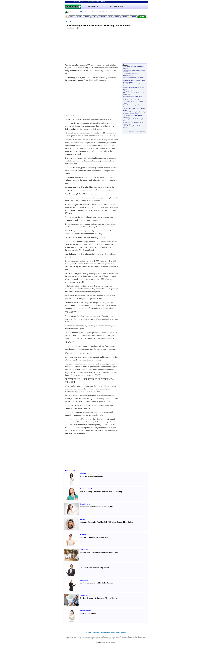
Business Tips (126, 94)
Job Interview (84, 549)
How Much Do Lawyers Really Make (94, 568)
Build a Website (140, 70)
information (74, 637)
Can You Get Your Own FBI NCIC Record (96, 583)
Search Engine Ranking (129, 66)
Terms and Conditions (111, 642)
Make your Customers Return (130, 113)
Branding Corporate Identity (130, 87)
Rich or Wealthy (86, 492)
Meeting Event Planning (129, 80)
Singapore (90, 1)
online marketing (125, 636)
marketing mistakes (125, 638)
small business (141, 637)
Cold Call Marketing (128, 115)
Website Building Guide (129, 70)
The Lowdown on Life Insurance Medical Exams (98, 598)
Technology (102, 16)
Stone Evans (70, 28)
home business (134, 637)
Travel (71, 16)
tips (79, 637)
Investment (83, 534)
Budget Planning (128, 82)
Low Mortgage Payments (109, 11)
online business (126, 637)
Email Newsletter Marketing (130, 73)
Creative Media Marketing (129, 84)
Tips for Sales (126, 99)
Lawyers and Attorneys (86, 565)
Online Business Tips (128, 92)
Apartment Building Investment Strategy (95, 537)
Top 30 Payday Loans (83, 11)
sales (113, 636)
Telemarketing (126, 117)
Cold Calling (137, 115)
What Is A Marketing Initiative (91, 476)
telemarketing (133, 636)
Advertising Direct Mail (129, 119)
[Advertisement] (83, 46)
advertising (118, 636)
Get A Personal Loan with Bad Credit (119, 8)
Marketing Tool (138, 122)
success (87, 638)
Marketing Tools (127, 124)
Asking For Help (127, 112)
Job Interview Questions (89, 552)
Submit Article (121, 632)
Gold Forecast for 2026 (96, 11)
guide (139, 636)
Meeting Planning (140, 80)
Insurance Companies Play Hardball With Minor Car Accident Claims (106, 522)
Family (117, 16)
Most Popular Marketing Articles (137, 131)
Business (125, 16)
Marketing (83, 473)
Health (79, 16)
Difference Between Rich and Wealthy (108, 492)
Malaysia (103, 1)
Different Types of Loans (116, 6)
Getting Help (135, 112)
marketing (101, 636)
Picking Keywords (127, 91)
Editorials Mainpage (92, 632)
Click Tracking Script (128, 101)
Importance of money (88, 613)
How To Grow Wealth (86, 489)
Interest (134, 16)
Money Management (85, 610)
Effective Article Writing (129, 108)
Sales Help (142, 99)
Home (110, 16)
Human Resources (85, 504)
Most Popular (70, 470)
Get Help (143, 112)
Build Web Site (126, 72)
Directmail (125, 98)
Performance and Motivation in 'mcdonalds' (96, 507)
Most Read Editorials (108, 632)
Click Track (138, 101)
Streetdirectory (102, 642)
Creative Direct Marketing (129, 105)
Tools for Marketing (128, 122)
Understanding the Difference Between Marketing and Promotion (97, 25)
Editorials (68, 22)
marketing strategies (103, 637)
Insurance (83, 519)
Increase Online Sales (128, 77)
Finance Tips (73, 11)
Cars (94, 16)
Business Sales (134, 99)
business (107, 636)
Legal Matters (84, 580)
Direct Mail (138, 96)
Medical (87, 16)
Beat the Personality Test (108, 552)
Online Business (138, 92)
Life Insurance (84, 595)
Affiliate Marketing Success (130, 125)
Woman (142, 16)
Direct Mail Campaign (128, 96)
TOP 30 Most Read (92, 6)
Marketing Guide (96, 638)
